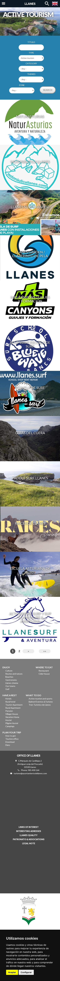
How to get (10, 736)
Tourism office (11, 739)
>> (44, 651)
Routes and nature (13, 673)
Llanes (30, 3)
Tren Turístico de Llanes (40, 704)
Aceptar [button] (12, 972)
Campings (9, 726)
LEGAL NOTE (28, 843)
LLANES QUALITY (28, 835)
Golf (7, 689)
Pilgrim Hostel (11, 723)
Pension (9, 711)
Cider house (44, 673)
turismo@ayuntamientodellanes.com (30, 773)
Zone (22, 85)
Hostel (8, 720)
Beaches (9, 677)
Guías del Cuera (30, 433)
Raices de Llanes (30, 523)
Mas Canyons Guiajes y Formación (30, 299)
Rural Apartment (13, 708)
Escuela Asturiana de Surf (30, 570)
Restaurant (44, 670)
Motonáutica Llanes (30, 161)
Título (31, 42)
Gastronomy (11, 680)
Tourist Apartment (14, 704)
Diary (7, 745)
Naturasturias (30, 116)
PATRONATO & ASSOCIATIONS (28, 839)
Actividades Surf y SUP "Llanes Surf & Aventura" (30, 617)
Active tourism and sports (40, 698)
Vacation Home (12, 717)
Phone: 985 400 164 (30, 770)
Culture (8, 670)
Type (31, 52)
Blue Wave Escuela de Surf (30, 344)
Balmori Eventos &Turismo (41, 701)
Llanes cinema (11, 683)
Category (31, 63)
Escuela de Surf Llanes (30, 389)
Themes (31, 74)
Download (10, 742)
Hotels (8, 698)
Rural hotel (10, 701)
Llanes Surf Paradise (30, 207)
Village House (11, 714)
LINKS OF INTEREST (29, 827)
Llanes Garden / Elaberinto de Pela (30, 254)
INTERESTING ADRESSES (28, 831)
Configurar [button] (26, 972)
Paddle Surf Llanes (30, 478)
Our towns (10, 686)
